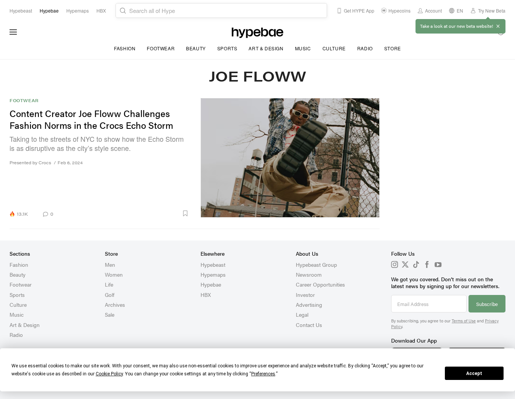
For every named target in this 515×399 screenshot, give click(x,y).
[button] (124, 213)
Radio (365, 48)
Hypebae (211, 284)
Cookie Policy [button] (109, 374)
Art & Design (266, 48)
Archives (115, 304)
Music (303, 48)
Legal (302, 314)
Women (114, 274)
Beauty (196, 48)
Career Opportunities (320, 284)
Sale (109, 314)
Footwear (161, 48)
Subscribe (487, 304)
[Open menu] (13, 32)
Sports (227, 48)
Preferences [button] (263, 374)
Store (392, 48)
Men (110, 264)
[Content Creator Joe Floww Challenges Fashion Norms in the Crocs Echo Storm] (290, 158)
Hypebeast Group (316, 264)
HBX (206, 294)
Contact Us (309, 324)
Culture (334, 48)
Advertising (309, 304)
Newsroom (309, 274)
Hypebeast (213, 264)
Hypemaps (213, 274)
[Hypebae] (257, 32)
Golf (109, 294)
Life (109, 284)
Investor (305, 294)
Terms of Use (464, 321)
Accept (474, 373)
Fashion (124, 48)
